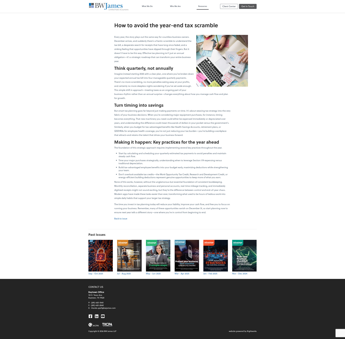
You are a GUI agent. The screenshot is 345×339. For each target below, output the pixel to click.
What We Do (147, 6)
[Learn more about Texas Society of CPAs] (107, 325)
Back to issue (120, 218)
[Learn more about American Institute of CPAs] (93, 325)
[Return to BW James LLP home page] (108, 6)
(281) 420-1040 (97, 302)
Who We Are (175, 6)
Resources (202, 6)
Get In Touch (247, 6)
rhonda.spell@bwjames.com (103, 308)
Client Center (229, 6)
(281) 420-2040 (97, 305)
